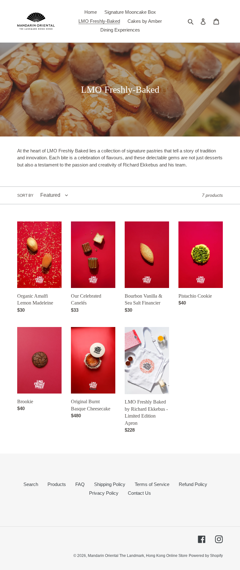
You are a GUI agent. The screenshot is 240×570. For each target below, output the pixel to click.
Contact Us (139, 493)
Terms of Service (152, 484)
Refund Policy (193, 484)
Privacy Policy (103, 493)
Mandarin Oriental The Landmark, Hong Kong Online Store (138, 555)
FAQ (80, 484)
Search (30, 484)
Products (57, 484)
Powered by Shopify (206, 555)
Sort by (25, 195)
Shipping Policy (109, 484)
